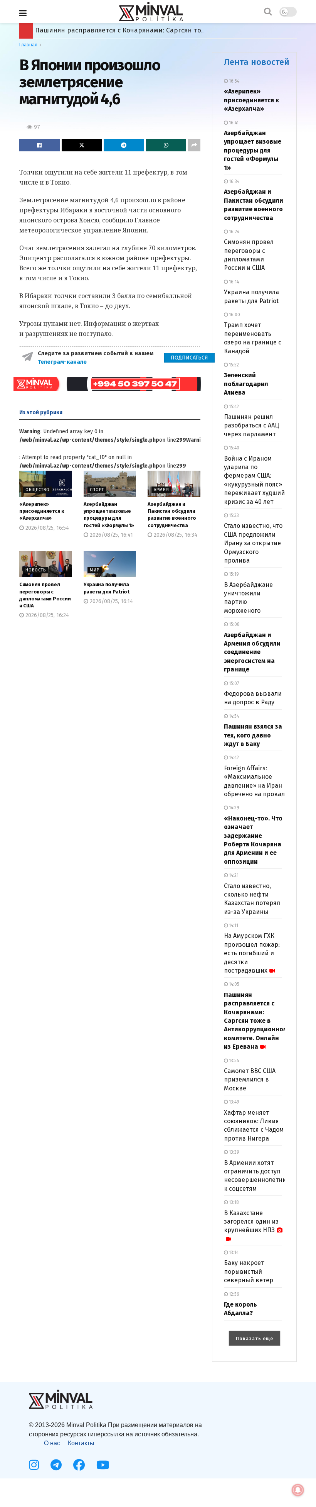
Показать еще (254, 1338)
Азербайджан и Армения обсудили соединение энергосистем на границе (252, 652)
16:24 (233, 231)
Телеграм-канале (63, 361)
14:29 (233, 807)
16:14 (233, 282)
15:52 (233, 365)
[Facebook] (79, 1465)
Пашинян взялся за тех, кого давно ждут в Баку (253, 735)
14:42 (233, 757)
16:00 (234, 314)
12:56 (233, 1294)
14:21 (233, 875)
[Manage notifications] (298, 1490)
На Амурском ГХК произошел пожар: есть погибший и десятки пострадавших (252, 953)
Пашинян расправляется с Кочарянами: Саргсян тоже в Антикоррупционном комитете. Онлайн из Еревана (255, 1020)
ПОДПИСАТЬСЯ (189, 357)
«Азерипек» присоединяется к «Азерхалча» (41, 511)
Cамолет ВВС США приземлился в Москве (250, 1079)
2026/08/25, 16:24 (46, 615)
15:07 (233, 683)
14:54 (233, 716)
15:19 (233, 574)
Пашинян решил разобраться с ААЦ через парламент (251, 425)
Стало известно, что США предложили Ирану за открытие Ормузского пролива (253, 543)
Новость (35, 570)
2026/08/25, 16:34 (174, 535)
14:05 (233, 984)
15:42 (233, 406)
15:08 (234, 624)
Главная (28, 44)
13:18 (233, 1202)
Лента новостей (256, 62)
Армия (161, 489)
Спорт (97, 489)
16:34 (233, 181)
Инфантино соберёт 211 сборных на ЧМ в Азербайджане (127, 30)
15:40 (233, 448)
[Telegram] (56, 1465)
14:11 (233, 925)
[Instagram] (34, 1465)
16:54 (233, 81)
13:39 (233, 1152)
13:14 (233, 1252)
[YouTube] (102, 1465)
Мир (94, 570)
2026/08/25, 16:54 (46, 528)
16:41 (233, 122)
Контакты (81, 1443)
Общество (37, 489)
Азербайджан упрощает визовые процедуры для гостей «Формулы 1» (252, 150)
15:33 (233, 515)
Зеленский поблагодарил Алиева (246, 383)
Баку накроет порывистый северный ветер (248, 1271)
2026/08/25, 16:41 (110, 535)
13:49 (233, 1102)
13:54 (233, 1060)
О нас (52, 1443)
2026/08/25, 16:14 (110, 601)
